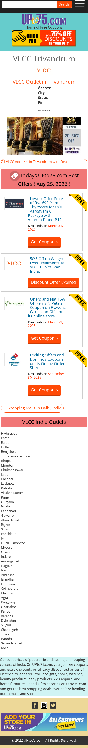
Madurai (7, 593)
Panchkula (8, 534)
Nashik (6, 570)
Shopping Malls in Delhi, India (34, 408)
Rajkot (5, 524)
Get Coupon (44, 242)
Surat (5, 529)
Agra (4, 597)
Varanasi (7, 616)
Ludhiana (8, 584)
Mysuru (6, 547)
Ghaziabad (9, 607)
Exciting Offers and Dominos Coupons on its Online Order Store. (47, 361)
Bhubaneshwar (12, 470)
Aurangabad (10, 561)
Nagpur (6, 566)
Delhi (5, 447)
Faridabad (8, 511)
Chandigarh (9, 629)
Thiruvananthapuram (16, 456)
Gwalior (7, 552)
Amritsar (7, 575)
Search (64, 4)
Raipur (6, 442)
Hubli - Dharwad (13, 543)
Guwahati (8, 515)
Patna (5, 438)
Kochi (5, 648)
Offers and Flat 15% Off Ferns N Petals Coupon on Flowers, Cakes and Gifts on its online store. (47, 308)
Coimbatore (9, 588)
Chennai (7, 479)
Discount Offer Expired (53, 282)
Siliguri (6, 625)
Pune (5, 497)
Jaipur (5, 474)
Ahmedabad (10, 520)
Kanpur (6, 611)
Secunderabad (11, 643)
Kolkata (6, 488)
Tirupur (6, 634)
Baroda (6, 639)
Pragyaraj (8, 602)
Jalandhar (8, 579)
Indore (6, 556)
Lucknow (7, 483)
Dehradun (8, 620)
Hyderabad (9, 433)
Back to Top (74, 740)
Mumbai (7, 465)
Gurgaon (7, 502)
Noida (5, 506)
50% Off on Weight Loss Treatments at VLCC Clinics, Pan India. (47, 265)
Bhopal (6, 460)
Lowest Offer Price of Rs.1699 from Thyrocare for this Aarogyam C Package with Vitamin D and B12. (45, 209)
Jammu (6, 538)
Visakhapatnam (12, 492)
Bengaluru (8, 451)
